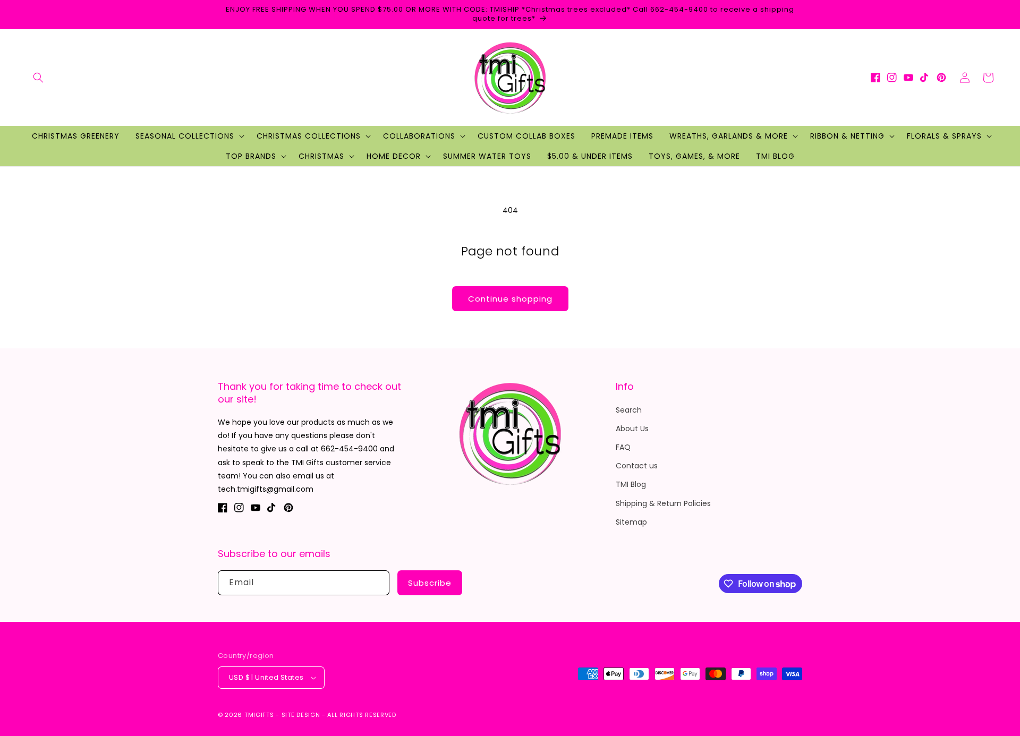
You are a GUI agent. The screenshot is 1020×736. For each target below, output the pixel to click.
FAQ (623, 447)
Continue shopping (510, 298)
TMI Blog (631, 484)
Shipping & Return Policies (663, 503)
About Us (632, 428)
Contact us (637, 465)
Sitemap (631, 522)
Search (629, 410)
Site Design (301, 715)
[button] (38, 77)
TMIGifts (259, 715)
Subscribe (430, 582)
